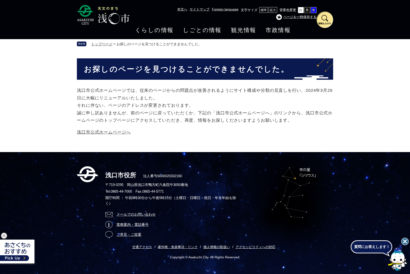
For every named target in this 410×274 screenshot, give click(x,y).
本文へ (182, 9)
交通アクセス (142, 247)
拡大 (273, 10)
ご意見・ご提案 (128, 234)
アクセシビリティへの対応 (255, 247)
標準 (264, 10)
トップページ (101, 44)
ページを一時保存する (300, 17)
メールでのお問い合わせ (136, 214)
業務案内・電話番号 (132, 225)
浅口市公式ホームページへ (104, 132)
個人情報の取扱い (216, 247)
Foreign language (225, 9)
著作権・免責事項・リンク (178, 247)
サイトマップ (200, 9)
